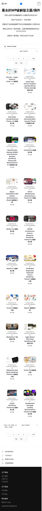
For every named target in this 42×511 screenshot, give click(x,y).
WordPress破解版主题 (30, 78)
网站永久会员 (6, 502)
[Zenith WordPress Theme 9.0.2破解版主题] (12, 393)
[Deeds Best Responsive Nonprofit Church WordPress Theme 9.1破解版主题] (30, 258)
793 (16, 63)
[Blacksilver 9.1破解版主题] (12, 326)
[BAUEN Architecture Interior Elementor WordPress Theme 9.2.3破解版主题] (30, 219)
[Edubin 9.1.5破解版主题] (12, 258)
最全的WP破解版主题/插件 (21, 10)
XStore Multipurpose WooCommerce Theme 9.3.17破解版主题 (30, 196)
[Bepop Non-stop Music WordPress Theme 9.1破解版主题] (12, 360)
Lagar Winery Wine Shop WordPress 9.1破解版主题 (29, 340)
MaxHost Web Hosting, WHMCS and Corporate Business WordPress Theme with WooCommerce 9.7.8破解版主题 (12, 157)
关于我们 (5, 494)
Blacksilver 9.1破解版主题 (12, 338)
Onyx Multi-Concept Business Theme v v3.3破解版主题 (12, 120)
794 (21, 63)
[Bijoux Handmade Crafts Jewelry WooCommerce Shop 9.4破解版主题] (12, 181)
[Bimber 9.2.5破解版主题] (12, 219)
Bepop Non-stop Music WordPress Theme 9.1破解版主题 (12, 373)
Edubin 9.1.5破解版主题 (12, 270)
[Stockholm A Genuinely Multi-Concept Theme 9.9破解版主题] (30, 106)
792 (33, 58)
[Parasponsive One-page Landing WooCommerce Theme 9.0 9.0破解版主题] (30, 393)
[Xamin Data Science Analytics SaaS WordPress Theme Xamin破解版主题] (30, 71)
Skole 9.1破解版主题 (30, 309)
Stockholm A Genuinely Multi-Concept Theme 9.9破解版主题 (30, 120)
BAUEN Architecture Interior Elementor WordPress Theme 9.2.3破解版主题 (30, 235)
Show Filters (11, 46)
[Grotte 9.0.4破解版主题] (30, 360)
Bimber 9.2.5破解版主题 (12, 230)
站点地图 (5, 476)
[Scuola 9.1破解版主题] (12, 298)
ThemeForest (30, 76)
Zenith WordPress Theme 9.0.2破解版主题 (12, 406)
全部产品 (5, 479)
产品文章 (5, 482)
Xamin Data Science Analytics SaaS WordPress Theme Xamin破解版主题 (30, 86)
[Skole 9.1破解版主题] (30, 298)
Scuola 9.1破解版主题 (12, 309)
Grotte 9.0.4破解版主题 (30, 371)
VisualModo (12, 398)
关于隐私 (5, 490)
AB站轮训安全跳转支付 (9, 506)
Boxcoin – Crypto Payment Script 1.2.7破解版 (12, 79)
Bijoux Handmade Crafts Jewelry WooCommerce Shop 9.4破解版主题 (12, 197)
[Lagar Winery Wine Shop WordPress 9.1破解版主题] (30, 326)
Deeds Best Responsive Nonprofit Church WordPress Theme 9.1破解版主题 (30, 275)
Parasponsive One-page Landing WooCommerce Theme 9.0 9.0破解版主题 (30, 408)
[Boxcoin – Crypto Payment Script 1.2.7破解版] (12, 71)
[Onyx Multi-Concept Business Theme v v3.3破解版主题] (12, 106)
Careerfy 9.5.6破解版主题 (30, 151)
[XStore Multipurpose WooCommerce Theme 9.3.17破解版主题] (30, 181)
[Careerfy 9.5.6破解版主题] (30, 140)
